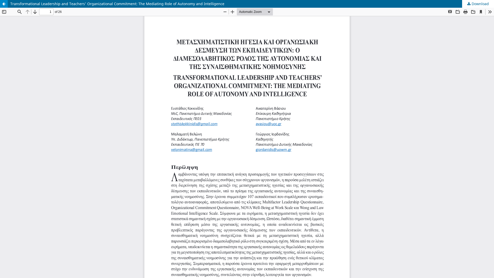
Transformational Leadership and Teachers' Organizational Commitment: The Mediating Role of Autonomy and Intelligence (117, 3)
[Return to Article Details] (4, 4)
